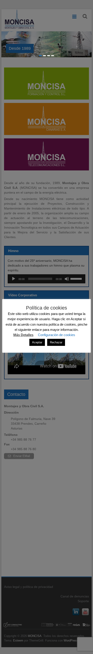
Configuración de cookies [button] (56, 335)
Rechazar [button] (56, 342)
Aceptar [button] (37, 342)
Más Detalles (23, 335)
